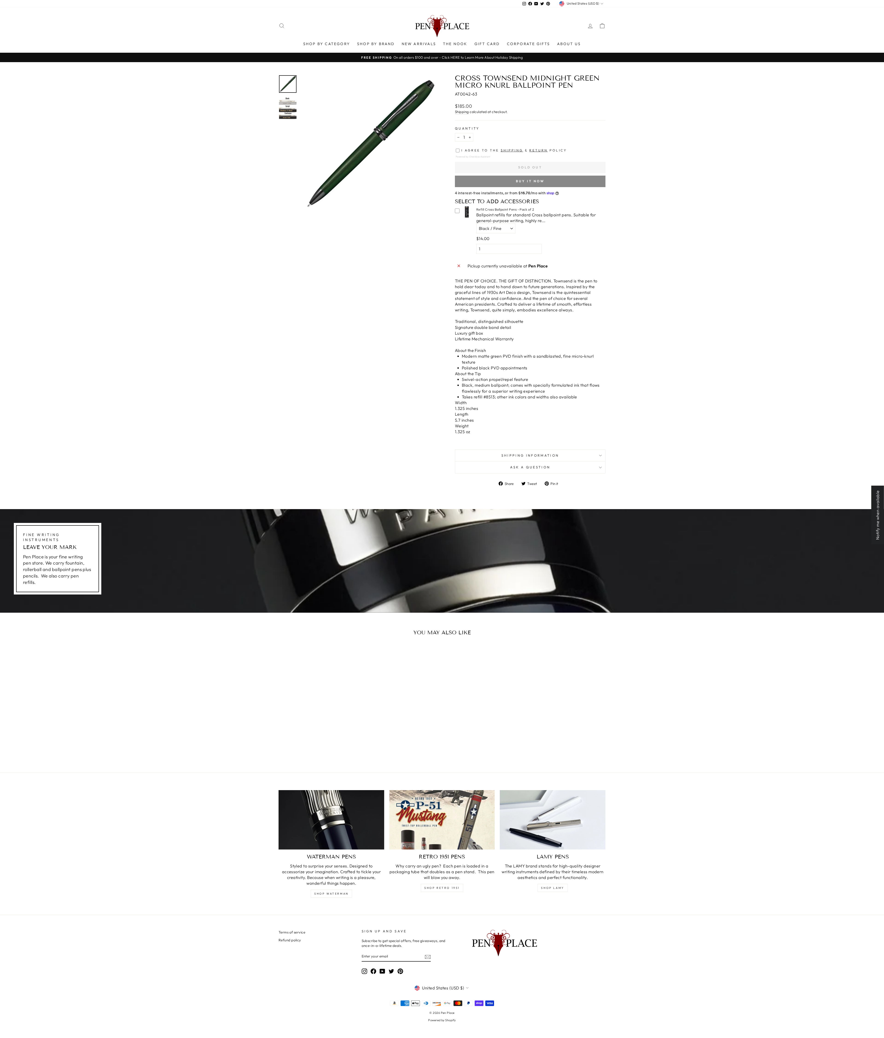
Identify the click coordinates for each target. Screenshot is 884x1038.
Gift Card (487, 43)
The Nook (455, 43)
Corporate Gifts (528, 43)
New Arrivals (419, 43)
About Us (569, 43)
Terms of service (292, 932)
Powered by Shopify (442, 1020)
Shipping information (530, 455)
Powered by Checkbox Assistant (473, 156)
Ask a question (530, 467)
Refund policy (290, 940)
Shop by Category (326, 43)
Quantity (467, 128)
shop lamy (552, 888)
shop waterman (331, 893)
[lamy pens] (552, 820)
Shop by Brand (376, 43)
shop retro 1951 (442, 888)
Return (538, 150)
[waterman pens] (331, 820)
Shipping (462, 112)
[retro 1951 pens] (442, 820)
